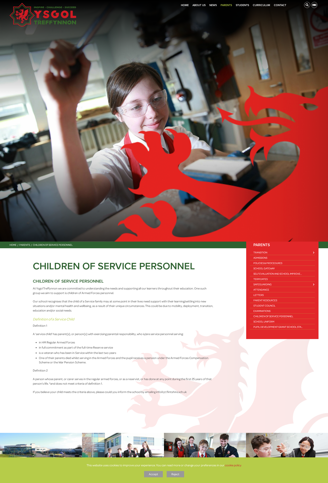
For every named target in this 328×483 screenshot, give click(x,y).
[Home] (42, 15)
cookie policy (233, 465)
